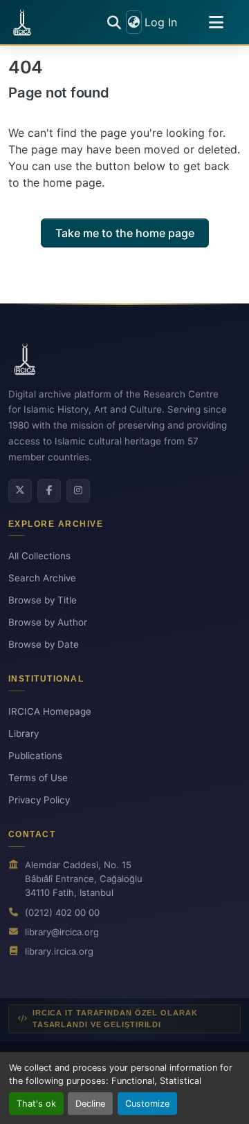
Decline (90, 1103)
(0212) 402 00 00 (62, 912)
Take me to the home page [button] (124, 233)
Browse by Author (47, 622)
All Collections (39, 555)
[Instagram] (78, 491)
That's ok (36, 1103)
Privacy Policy (39, 799)
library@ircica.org (62, 931)
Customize (147, 1103)
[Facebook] (49, 491)
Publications (35, 755)
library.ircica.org (59, 951)
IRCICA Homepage (49, 711)
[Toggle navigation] (216, 22)
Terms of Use (38, 777)
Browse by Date (43, 644)
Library (23, 733)
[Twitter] (20, 491)
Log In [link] (161, 22)
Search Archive (42, 577)
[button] (22, 22)
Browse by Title (42, 600)
